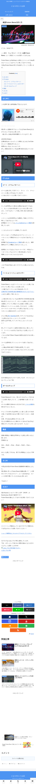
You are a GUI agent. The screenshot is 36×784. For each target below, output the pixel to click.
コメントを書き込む (18, 758)
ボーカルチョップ (10, 86)
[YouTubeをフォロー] (26, 621)
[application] (18, 200)
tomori (2, 125)
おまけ (4, 93)
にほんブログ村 (6, 550)
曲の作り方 (5, 557)
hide (16, 73)
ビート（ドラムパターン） (13, 81)
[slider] (31, 200)
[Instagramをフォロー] (10, 621)
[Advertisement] (18, 580)
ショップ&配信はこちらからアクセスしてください (16, 533)
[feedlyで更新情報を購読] (26, 626)
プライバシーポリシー (18, 778)
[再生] (3, 201)
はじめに (5, 77)
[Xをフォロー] (26, 617)
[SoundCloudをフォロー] (10, 626)
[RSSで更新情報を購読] (18, 630)
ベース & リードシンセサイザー (14, 84)
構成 (4, 88)
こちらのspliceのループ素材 (23, 223)
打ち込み (5, 79)
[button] (29, 610)
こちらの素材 (29, 404)
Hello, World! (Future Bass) (9, 125)
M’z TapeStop (12, 316)
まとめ (4, 90)
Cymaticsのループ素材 (15, 242)
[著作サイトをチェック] (10, 617)
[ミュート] (28, 201)
